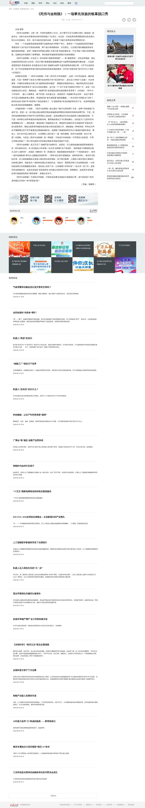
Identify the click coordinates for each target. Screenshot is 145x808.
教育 (69, 3)
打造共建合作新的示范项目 (117, 153)
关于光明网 (78, 805)
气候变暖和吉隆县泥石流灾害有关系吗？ (32, 287)
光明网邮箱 (120, 805)
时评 (40, 3)
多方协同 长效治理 (116, 171)
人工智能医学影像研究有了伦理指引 (30, 542)
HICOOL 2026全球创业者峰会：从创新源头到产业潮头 (39, 517)
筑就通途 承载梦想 (114, 155)
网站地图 (131, 805)
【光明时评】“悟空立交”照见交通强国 (31, 644)
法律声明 (109, 805)
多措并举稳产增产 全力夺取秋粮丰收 (30, 619)
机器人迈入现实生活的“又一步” (28, 568)
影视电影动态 (24, 9)
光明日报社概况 (65, 805)
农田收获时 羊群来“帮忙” (25, 312)
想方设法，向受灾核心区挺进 (118, 161)
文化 (55, 3)
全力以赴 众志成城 (114, 163)
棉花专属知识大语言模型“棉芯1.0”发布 (31, 747)
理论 (47, 3)
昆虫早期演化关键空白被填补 (27, 593)
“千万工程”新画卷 (124, 245)
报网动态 (89, 805)
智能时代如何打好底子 (23, 466)
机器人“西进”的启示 (22, 338)
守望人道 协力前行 (39, 245)
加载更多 (53, 796)
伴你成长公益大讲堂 (61, 261)
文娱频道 (16, 9)
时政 (26, 3)
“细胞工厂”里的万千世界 (24, 364)
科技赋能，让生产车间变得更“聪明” (30, 415)
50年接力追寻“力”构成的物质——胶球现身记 (34, 721)
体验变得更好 (119, 147)
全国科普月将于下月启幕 (24, 670)
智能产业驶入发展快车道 (24, 696)
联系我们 (99, 805)
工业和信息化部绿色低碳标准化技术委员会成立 (35, 772)
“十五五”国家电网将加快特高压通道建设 (32, 491)
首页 (10, 9)
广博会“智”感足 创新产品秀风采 (28, 440)
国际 (33, 3)
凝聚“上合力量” (113, 106)
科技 (62, 3)
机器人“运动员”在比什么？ (26, 389)
